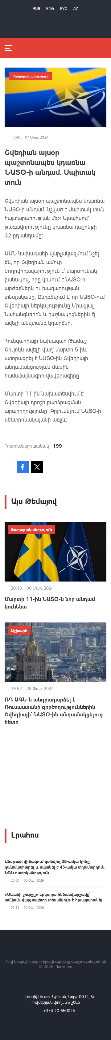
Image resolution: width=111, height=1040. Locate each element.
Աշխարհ (19, 630)
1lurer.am (63, 966)
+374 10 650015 (59, 1010)
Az (75, 8)
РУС (63, 8)
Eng (50, 8)
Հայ (36, 8)
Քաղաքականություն (30, 75)
